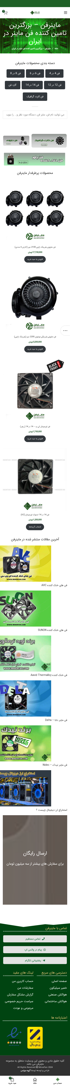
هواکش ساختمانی (56, 1001)
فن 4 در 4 (54, 73)
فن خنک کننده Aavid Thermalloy (49, 675)
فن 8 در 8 (15, 73)
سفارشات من (25, 988)
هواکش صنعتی (57, 994)
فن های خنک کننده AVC (54, 585)
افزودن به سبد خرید (35, 259)
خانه (56, 48)
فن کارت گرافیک (35, 96)
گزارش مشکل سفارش (20, 994)
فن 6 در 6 (35, 73)
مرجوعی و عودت (23, 1008)
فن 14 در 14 (32, 85)
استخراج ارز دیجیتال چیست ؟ (51, 810)
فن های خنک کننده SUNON (52, 630)
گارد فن (12, 85)
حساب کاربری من (22, 981)
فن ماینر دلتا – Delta (56, 720)
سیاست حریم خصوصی (19, 1001)
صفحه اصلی (59, 981)
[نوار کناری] (65, 330)
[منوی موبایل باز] (65, 12)
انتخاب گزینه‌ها (35, 526)
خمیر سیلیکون (58, 988)
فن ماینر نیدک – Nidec (55, 765)
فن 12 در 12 (54, 85)
